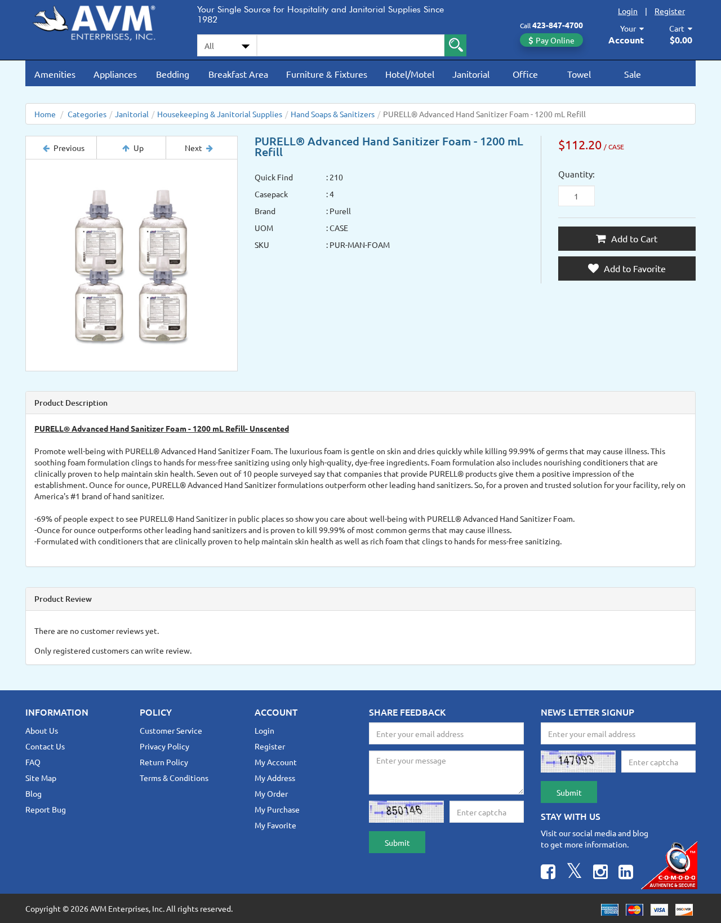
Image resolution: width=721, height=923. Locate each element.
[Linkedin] (625, 873)
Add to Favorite (634, 268)
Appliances (115, 73)
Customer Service (171, 730)
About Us (41, 730)
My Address (275, 778)
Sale (632, 73)
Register (670, 11)
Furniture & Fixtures (326, 73)
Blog (33, 793)
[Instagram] (600, 873)
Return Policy (164, 762)
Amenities (54, 73)
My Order (271, 793)
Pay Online (555, 40)
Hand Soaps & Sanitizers (333, 114)
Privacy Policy (164, 746)
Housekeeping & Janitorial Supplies (219, 114)
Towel (579, 73)
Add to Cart (633, 238)
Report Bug (45, 809)
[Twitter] (574, 873)
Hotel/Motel (409, 73)
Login (628, 11)
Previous (69, 148)
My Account (276, 762)
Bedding (172, 73)
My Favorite (275, 825)
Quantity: (576, 173)
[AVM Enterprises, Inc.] (102, 21)
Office (525, 73)
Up (138, 148)
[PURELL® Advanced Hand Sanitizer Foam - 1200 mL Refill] (131, 265)
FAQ (33, 762)
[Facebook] (548, 873)
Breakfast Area (238, 73)
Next (193, 148)
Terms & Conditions (174, 778)
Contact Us (45, 746)
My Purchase (277, 809)
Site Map (40, 778)
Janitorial (470, 73)
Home (45, 114)
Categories (87, 114)
